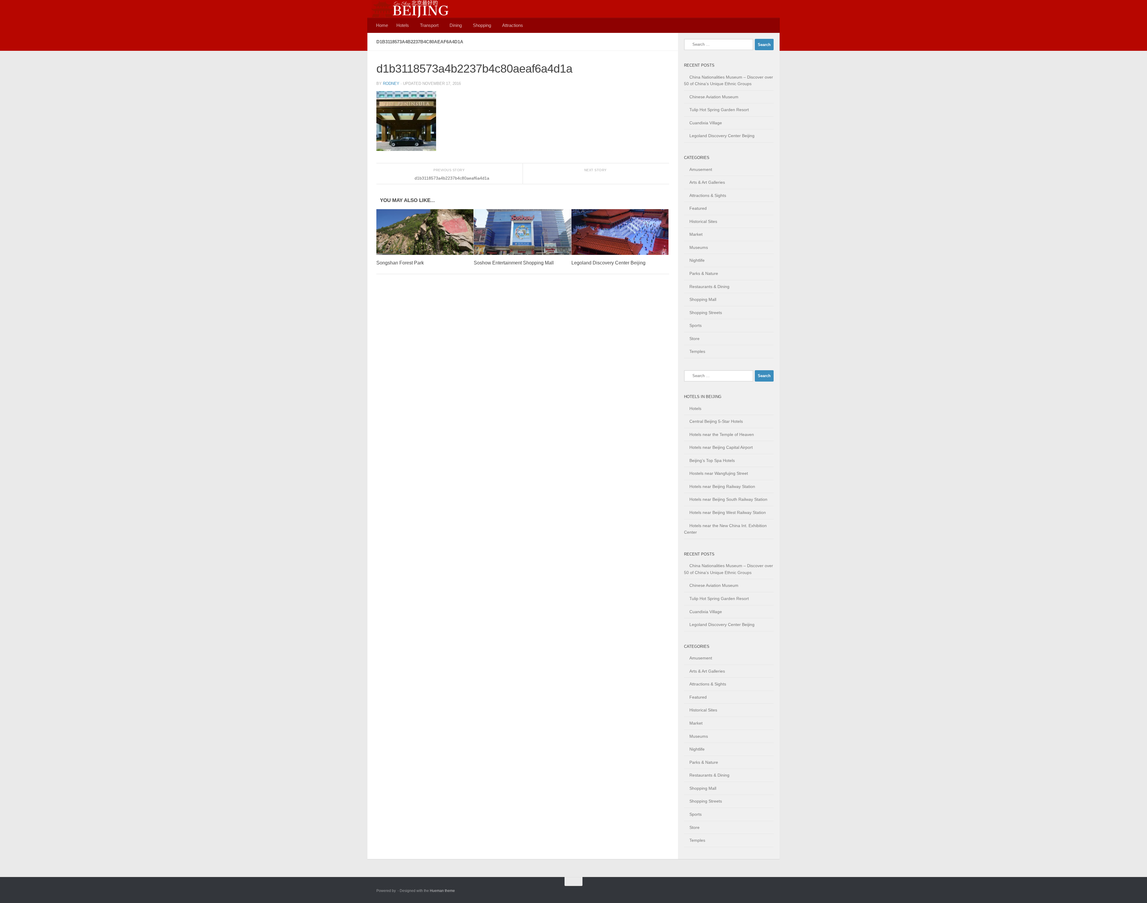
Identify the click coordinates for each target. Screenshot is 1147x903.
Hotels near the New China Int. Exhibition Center (725, 529)
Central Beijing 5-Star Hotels (716, 421)
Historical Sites (703, 221)
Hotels (402, 25)
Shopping (482, 25)
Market (696, 234)
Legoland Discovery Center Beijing (608, 262)
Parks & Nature (703, 273)
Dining (456, 25)
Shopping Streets (705, 312)
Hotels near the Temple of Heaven (721, 434)
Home (382, 25)
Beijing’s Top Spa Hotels (712, 460)
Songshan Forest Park (400, 262)
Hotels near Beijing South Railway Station (728, 499)
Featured (698, 208)
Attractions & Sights (707, 195)
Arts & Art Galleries (707, 182)
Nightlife (697, 260)
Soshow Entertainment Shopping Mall (514, 262)
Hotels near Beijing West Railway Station (727, 512)
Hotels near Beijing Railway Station (722, 486)
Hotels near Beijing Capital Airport (721, 447)
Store (694, 338)
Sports (695, 325)
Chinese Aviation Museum (713, 96)
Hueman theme (442, 891)
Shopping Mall (702, 299)
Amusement (700, 169)
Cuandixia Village (705, 122)
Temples (697, 351)
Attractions (512, 25)
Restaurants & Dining (709, 286)
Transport (429, 25)
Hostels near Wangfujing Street (718, 473)
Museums (698, 247)
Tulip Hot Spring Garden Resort (719, 109)
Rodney (391, 83)
